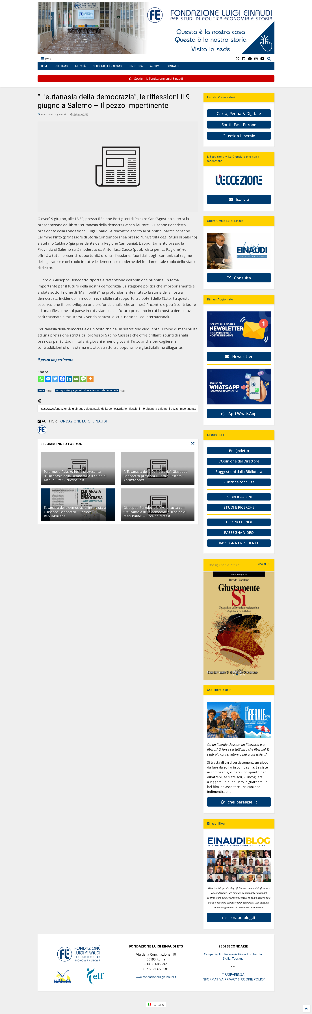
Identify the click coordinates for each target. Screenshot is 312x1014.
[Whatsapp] (41, 379)
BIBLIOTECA (136, 66)
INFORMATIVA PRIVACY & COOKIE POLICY (233, 979)
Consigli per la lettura (224, 565)
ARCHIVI (154, 66)
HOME (44, 66)
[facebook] (250, 59)
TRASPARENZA (233, 974)
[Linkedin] (69, 379)
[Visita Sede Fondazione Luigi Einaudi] (156, 52)
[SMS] (83, 379)
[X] (237, 59)
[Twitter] (55, 379)
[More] (90, 379)
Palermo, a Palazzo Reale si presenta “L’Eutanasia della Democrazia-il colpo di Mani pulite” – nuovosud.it (75, 475)
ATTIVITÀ (80, 66)
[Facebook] (62, 379)
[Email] (76, 379)
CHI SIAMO (61, 66)
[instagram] (256, 59)
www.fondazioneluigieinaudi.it (156, 977)
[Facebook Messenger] (48, 379)
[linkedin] (243, 59)
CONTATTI (173, 66)
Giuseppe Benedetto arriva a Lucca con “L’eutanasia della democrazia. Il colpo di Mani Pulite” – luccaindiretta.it (155, 511)
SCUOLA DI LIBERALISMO (107, 66)
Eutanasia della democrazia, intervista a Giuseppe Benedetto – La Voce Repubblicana (75, 511)
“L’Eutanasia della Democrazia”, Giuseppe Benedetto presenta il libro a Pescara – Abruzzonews (155, 475)
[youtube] (262, 59)
